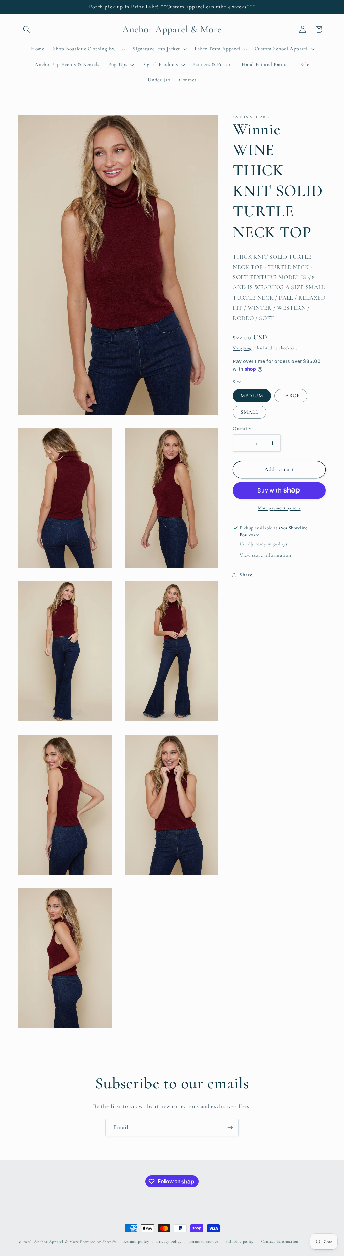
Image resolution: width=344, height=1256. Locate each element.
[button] (26, 29)
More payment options (279, 508)
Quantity (242, 428)
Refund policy (136, 1241)
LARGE (291, 396)
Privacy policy (169, 1241)
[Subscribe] (230, 1127)
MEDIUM (252, 396)
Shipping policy (240, 1241)
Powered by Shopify (98, 1241)
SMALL (250, 412)
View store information (265, 555)
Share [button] (246, 575)
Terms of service (203, 1241)
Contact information (280, 1241)
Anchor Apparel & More (56, 1241)
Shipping (242, 348)
